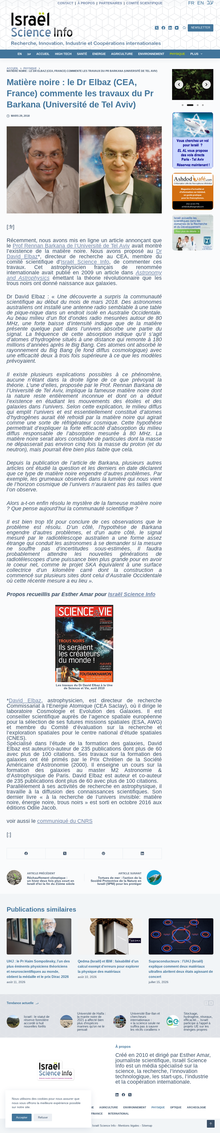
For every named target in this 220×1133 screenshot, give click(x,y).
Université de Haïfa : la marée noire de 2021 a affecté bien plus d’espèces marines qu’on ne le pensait (91, 1021)
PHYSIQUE (177, 54)
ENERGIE (99, 54)
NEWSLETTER (200, 27)
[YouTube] (177, 28)
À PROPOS (86, 3)
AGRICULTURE (122, 54)
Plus (194, 54)
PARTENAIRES (110, 3)
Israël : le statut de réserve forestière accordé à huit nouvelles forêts (36, 1021)
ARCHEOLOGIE (196, 1107)
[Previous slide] (179, 84)
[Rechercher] (184, 27)
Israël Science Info (85, 262)
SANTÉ (82, 54)
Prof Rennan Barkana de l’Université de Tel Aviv (71, 246)
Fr (191, 3)
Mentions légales (128, 1125)
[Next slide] (206, 84)
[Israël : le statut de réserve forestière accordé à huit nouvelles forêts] (13, 1021)
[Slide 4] (202, 105)
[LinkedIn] (170, 28)
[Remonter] (211, 1124)
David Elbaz (25, 700)
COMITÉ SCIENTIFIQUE (144, 3)
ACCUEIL (43, 54)
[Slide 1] (182, 105)
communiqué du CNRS (65, 821)
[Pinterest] (103, 853)
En (200, 3)
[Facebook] (163, 28)
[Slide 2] (190, 105)
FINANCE (97, 1113)
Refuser (43, 1117)
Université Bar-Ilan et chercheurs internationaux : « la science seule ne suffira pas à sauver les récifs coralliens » (145, 1021)
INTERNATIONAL (118, 1113)
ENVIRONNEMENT (151, 54)
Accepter (21, 1117)
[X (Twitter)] (157, 28)
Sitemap (147, 1125)
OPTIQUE (176, 1107)
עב (29, 54)
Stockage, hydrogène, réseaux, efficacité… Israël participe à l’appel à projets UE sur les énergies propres (198, 1021)
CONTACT (65, 3)
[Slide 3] (197, 105)
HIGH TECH (63, 54)
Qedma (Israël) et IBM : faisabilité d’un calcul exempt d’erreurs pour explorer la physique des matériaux (108, 966)
